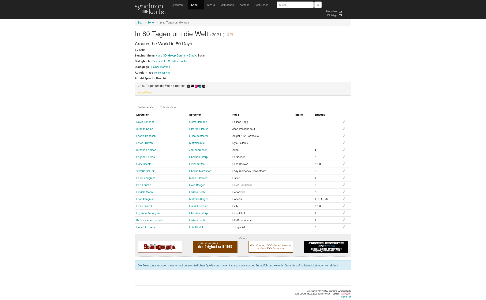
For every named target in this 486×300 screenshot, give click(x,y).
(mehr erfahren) (162, 72)
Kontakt (244, 5)
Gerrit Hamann (198, 122)
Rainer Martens (160, 67)
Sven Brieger (197, 185)
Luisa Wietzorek (198, 136)
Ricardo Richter (198, 129)
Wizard (211, 5)
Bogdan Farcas (145, 157)
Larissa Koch (197, 192)
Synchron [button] (177, 5)
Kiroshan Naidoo (146, 150)
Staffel (299, 114)
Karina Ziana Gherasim (150, 220)
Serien (151, 22)
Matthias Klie (197, 143)
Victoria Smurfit (145, 171)
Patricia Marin (144, 192)
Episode (320, 114)
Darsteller (142, 114)
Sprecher (195, 114)
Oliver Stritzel (197, 164)
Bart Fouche (143, 185)
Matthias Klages (198, 199)
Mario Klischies (198, 178)
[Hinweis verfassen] (228, 33)
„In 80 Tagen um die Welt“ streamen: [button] (173, 86)
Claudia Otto (158, 61)
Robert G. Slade (146, 227)
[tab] (243, 88)
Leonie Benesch (146, 136)
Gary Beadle (143, 164)
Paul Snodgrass (145, 178)
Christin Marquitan (200, 171)
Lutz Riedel (196, 227)
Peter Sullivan (144, 143)
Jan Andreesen (198, 150)
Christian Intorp (198, 157)
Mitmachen (227, 5)
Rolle (235, 114)
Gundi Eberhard (198, 206)
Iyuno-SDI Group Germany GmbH (175, 55)
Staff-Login (346, 296)
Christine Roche (177, 61)
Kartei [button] (195, 5)
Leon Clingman (145, 199)
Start (140, 22)
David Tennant (145, 122)
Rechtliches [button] (261, 5)
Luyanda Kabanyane (148, 213)
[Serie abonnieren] (231, 33)
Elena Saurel (144, 206)
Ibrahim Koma (144, 129)
